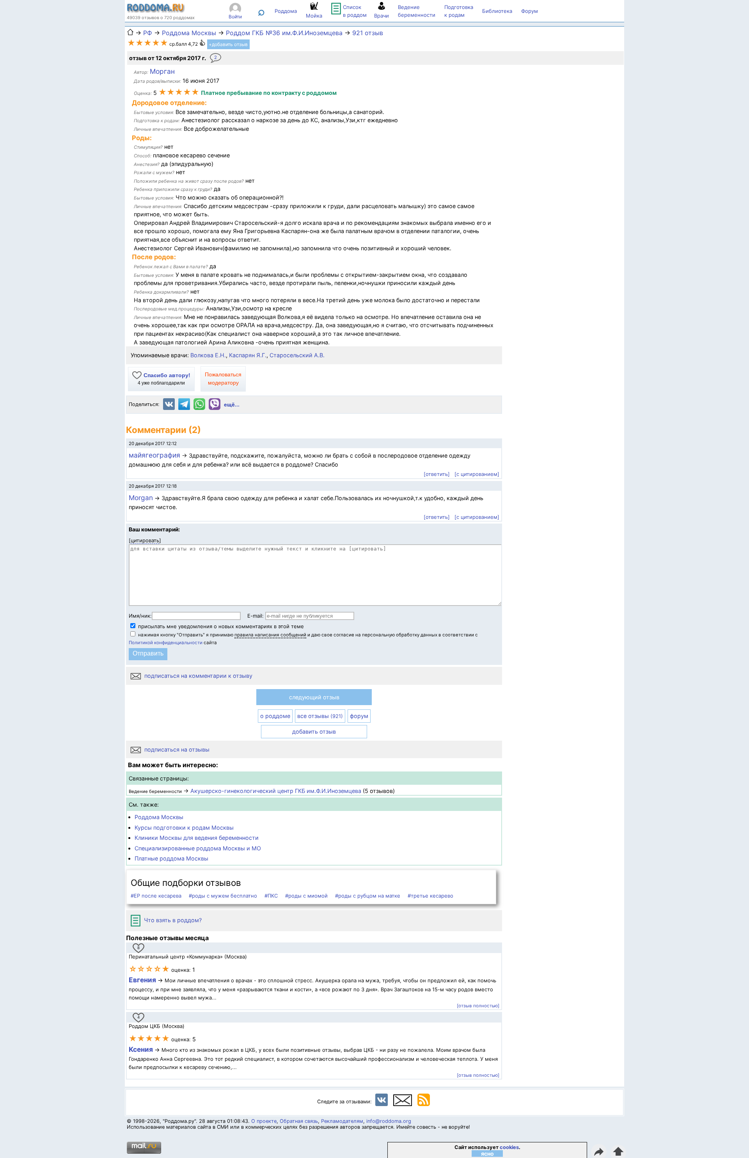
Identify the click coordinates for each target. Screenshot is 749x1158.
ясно (487, 1153)
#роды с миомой (306, 896)
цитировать (145, 540)
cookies (509, 1147)
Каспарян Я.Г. (247, 355)
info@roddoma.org (388, 1121)
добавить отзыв (314, 731)
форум (359, 716)
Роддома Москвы (159, 817)
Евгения (142, 980)
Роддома (286, 11)
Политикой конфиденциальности (165, 642)
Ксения (141, 1049)
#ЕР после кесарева (156, 896)
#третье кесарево (430, 896)
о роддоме (275, 716)
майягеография (154, 455)
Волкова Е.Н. (208, 355)
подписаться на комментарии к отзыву (197, 675)
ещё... (232, 405)
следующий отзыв (314, 697)
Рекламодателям (342, 1121)
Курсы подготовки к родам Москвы (184, 827)
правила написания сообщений (270, 635)
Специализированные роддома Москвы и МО (198, 848)
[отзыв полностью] (478, 1005)
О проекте (264, 1121)
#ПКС (271, 896)
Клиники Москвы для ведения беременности (197, 837)
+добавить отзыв (228, 44)
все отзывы (320, 716)
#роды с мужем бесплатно (223, 896)
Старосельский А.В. (297, 355)
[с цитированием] (476, 474)
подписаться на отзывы (176, 749)
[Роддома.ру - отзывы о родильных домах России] (156, 11)
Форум (529, 11)
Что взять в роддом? (172, 920)
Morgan (141, 497)
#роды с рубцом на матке (367, 896)
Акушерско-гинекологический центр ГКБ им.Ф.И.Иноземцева (275, 790)
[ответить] (437, 474)
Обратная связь (299, 1121)
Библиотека (497, 11)
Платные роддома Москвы (171, 858)
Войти (235, 17)
